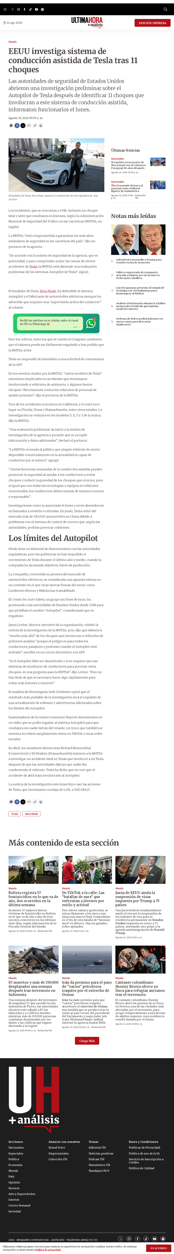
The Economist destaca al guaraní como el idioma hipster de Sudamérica (127, 188)
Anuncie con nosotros (64, 1141)
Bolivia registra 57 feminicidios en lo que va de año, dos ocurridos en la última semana (33, 899)
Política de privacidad (48, 1249)
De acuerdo (159, 1248)
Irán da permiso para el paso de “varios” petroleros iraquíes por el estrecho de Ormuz (87, 988)
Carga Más (87, 1041)
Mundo (12, 41)
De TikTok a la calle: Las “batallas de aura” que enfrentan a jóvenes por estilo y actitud (83, 899)
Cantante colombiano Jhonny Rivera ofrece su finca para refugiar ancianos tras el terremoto (140, 988)
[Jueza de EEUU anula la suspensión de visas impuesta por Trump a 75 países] (140, 870)
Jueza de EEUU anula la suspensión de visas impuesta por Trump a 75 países (137, 899)
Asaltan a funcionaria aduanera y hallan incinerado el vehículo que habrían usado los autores (140, 306)
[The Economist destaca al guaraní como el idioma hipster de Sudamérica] (158, 185)
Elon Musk (48, 291)
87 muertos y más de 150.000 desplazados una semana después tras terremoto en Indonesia (33, 988)
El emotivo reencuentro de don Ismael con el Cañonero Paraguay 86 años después (128, 165)
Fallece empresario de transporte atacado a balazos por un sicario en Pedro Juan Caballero (138, 275)
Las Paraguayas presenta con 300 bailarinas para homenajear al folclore (140, 290)
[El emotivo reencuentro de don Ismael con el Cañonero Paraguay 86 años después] (158, 162)
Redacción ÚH (140, 196)
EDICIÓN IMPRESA (152, 23)
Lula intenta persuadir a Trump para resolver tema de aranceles (139, 261)
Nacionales (117, 158)
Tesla (33, 266)
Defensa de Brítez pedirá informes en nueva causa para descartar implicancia (139, 321)
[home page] (87, 23)
